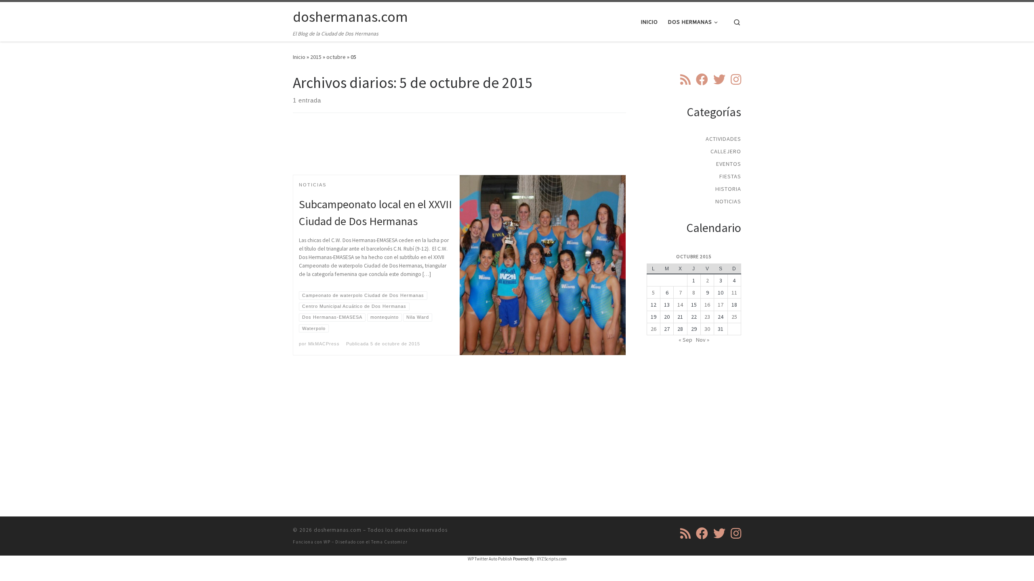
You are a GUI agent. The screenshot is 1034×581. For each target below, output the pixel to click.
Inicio (299, 57)
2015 (316, 57)
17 (720, 304)
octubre (336, 57)
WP (327, 542)
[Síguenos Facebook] (702, 79)
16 (707, 304)
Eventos (728, 163)
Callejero (725, 151)
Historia (728, 188)
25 (734, 316)
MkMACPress (324, 343)
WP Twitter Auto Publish (490, 559)
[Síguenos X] (719, 79)
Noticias (728, 201)
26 (653, 328)
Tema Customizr (389, 542)
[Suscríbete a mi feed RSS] (685, 79)
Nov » (702, 339)
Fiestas (730, 176)
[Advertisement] (460, 151)
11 (734, 292)
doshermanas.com (337, 530)
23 (707, 316)
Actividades (723, 138)
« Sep (685, 339)
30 (707, 328)
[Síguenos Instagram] (736, 79)
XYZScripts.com (552, 559)
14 (680, 304)
